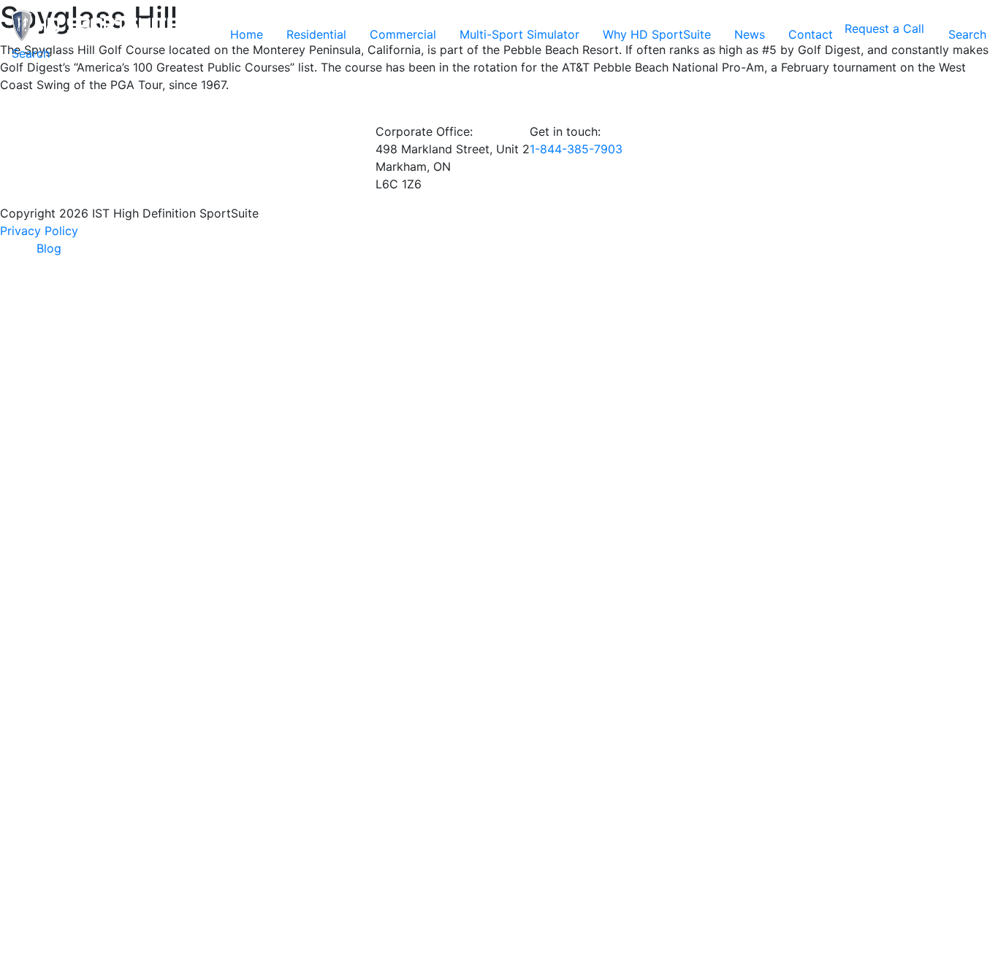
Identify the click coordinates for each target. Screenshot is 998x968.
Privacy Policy (39, 230)
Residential (316, 34)
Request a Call (884, 28)
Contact (810, 34)
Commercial (403, 34)
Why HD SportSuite (657, 34)
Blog (49, 248)
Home (246, 34)
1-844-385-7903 (576, 149)
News (749, 34)
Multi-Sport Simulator (519, 34)
